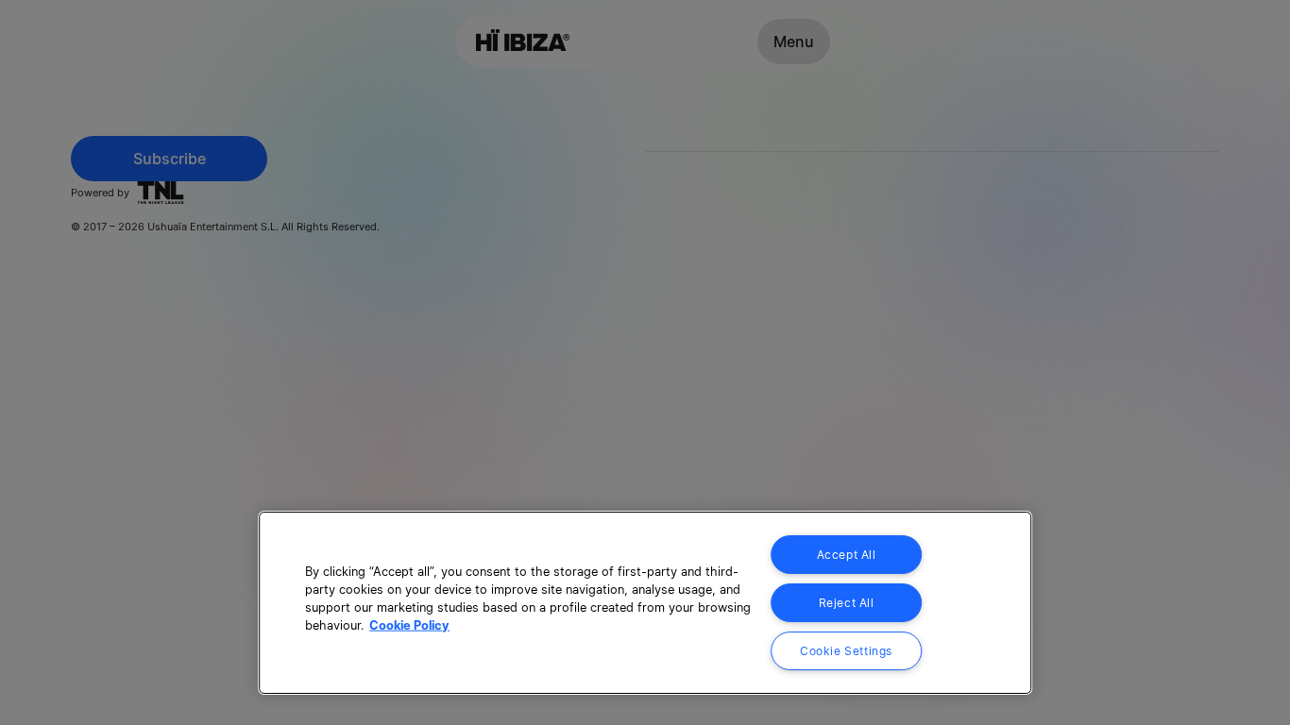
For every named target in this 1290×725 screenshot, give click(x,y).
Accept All (846, 555)
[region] (645, 603)
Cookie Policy (409, 625)
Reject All (846, 603)
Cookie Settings (846, 651)
